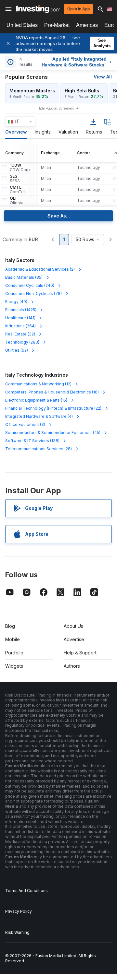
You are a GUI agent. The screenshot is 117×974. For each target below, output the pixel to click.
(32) (20, 334)
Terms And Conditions (26, 890)
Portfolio (14, 652)
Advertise (74, 639)
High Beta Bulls (82, 90)
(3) (25, 424)
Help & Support (80, 652)
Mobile (12, 639)
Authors (72, 666)
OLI (16, 200)
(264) (20, 325)
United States (22, 25)
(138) (32, 440)
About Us (73, 626)
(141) (20, 317)
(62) (16, 350)
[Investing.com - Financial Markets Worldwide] (38, 9)
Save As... (58, 215)
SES (15, 178)
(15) (36, 400)
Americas (87, 25)
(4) (39, 416)
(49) (16, 301)
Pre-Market (57, 25)
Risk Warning (17, 932)
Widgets (14, 666)
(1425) (20, 309)
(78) (33, 293)
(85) (24, 277)
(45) (52, 432)
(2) (40, 269)
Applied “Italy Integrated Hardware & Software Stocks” (74, 61)
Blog (10, 626)
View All (103, 76)
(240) (29, 285)
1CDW (20, 167)
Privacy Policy (18, 911)
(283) (22, 342)
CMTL (17, 189)
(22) (53, 408)
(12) (38, 383)
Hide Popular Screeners (55, 108)
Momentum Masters (32, 90)
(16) (52, 392)
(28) (38, 448)
